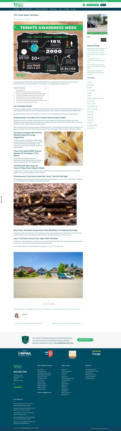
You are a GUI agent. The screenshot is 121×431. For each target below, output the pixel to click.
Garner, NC (64, 382)
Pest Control (90, 104)
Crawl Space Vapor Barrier (44, 373)
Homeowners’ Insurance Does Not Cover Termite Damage (29, 98)
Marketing (101, 428)
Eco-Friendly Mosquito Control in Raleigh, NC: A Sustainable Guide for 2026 (96, 66)
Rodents (89, 114)
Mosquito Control (42, 378)
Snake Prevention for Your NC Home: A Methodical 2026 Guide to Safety (23, 404)
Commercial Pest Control (41, 9)
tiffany (29, 19)
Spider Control (41, 387)
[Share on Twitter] (46, 304)
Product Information (91, 375)
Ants (88, 82)
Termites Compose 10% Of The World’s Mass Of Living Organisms (31, 93)
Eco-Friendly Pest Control (92, 371)
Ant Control (41, 369)
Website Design (94, 428)
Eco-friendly (17, 9)
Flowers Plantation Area (68, 378)
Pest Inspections (91, 106)
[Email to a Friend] (48, 304)
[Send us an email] (105, 1)
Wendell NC (90, 128)
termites (78, 309)
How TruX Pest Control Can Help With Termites (26, 102)
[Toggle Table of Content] (45, 88)
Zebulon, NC (65, 394)
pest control (40, 309)
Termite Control (42, 389)
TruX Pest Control (18, 375)
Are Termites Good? (20, 90)
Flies (88, 95)
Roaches (89, 112)
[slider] (96, 30)
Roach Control (41, 382)
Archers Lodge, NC (66, 371)
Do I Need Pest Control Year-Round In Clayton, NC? (29, 323)
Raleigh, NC (64, 385)
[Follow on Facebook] (102, 1)
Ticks (88, 122)
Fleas (88, 93)
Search (88, 36)
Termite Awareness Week (57, 309)
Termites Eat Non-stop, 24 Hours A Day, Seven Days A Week (29, 97)
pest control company (47, 309)
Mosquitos (90, 101)
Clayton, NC (65, 376)
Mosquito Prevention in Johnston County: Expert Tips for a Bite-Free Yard (96, 54)
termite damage (73, 309)
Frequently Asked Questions (94, 98)
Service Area (53, 9)
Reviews (67, 9)
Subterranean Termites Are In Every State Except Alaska (28, 92)
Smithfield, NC (65, 389)
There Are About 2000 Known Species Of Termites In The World (30, 95)
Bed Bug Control (42, 371)
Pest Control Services (27, 9)
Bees (88, 87)
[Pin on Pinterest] (51, 304)
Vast (106, 428)
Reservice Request (96, 1)
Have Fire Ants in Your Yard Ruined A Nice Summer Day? (66, 323)
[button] (84, 5)
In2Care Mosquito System (44, 375)
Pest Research (89, 373)
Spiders (89, 117)
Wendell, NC (65, 391)
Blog (60, 9)
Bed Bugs (89, 85)
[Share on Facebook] (43, 304)
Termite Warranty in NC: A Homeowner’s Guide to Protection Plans (96, 60)
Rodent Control (42, 384)
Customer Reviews (90, 376)
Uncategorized (91, 125)
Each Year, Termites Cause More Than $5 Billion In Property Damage (31, 100)
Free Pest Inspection (91, 369)
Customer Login (87, 1)
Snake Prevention (42, 385)
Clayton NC (34, 309)
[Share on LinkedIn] (53, 304)
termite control (66, 309)
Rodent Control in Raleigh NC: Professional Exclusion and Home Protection (95, 72)
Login (74, 9)
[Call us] (106, 1)
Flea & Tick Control (42, 376)
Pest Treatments (91, 109)
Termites (16, 13)
